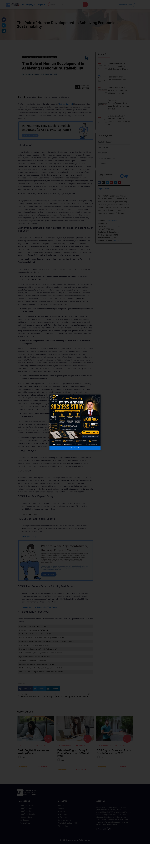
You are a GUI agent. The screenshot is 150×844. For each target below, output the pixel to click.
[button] (52, 397)
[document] (75, 422)
